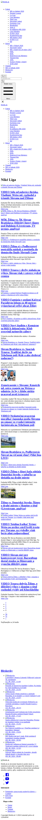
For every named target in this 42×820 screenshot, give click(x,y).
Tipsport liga (14, 58)
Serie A (12, 27)
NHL (12, 52)
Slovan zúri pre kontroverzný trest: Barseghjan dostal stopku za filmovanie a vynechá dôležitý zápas (19, 559)
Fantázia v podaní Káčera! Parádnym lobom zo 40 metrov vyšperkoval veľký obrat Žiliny (21, 302)
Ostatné (8, 66)
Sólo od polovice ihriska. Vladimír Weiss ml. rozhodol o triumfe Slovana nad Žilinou (19, 195)
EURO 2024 (14, 33)
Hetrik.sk (4, 105)
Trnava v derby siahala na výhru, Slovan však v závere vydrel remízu (21, 273)
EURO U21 (14, 40)
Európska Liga (15, 23)
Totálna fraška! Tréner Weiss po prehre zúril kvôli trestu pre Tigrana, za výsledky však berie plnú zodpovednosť (20, 529)
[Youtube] (7, 780)
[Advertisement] (21, 646)
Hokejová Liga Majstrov (18, 56)
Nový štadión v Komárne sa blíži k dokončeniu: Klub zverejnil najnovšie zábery (20, 328)
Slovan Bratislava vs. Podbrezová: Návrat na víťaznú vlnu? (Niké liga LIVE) (21, 454)
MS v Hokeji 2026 (16, 46)
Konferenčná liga (16, 35)
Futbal (7, 9)
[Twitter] (7, 784)
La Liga (12, 15)
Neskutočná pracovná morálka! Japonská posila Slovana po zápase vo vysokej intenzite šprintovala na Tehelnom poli (20, 420)
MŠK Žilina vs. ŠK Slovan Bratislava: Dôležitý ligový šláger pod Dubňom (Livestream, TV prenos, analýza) (20, 224)
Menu (8, 91)
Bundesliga (14, 25)
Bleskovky (9, 70)
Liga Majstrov (15, 17)
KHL (12, 54)
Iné (11, 42)
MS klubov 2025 (16, 37)
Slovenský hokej (16, 48)
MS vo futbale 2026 (17, 11)
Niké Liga (13, 19)
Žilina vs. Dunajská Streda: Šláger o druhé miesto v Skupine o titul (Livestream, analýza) (20, 505)
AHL (12, 60)
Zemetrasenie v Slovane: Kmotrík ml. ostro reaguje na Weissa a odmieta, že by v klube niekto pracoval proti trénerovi (20, 390)
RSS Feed (9, 796)
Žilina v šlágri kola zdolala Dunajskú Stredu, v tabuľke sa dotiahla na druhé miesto (21, 474)
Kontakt (8, 72)
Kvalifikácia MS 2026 (18, 29)
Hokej (7, 44)
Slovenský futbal (16, 21)
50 (6, 614)
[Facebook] (7, 776)
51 (6, 616)
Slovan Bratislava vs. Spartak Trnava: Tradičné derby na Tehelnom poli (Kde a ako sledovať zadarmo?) (21, 354)
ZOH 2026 (14, 64)
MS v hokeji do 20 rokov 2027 (21, 50)
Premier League (15, 13)
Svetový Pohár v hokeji (18, 62)
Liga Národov (15, 31)
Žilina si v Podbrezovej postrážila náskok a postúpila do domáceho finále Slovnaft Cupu (19, 249)
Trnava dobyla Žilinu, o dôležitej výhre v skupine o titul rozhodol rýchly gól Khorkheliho (20, 586)
